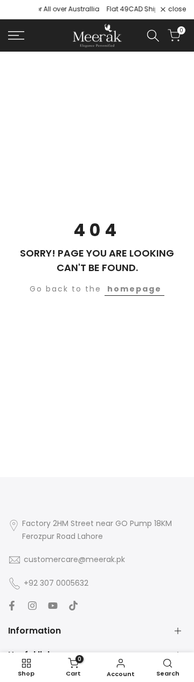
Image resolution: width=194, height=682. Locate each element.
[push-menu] (16, 35)
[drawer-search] (153, 36)
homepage (134, 288)
